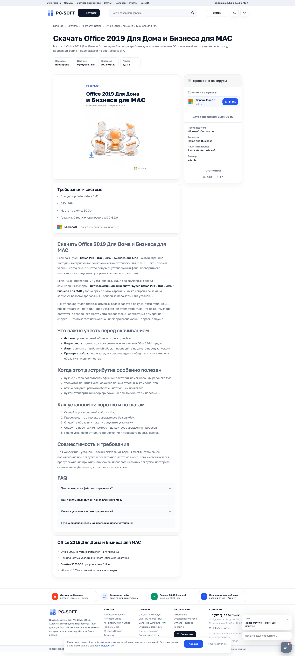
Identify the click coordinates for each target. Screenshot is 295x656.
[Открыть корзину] (244, 13)
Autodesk (109, 635)
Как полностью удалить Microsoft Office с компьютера (95, 557)
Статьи (108, 3)
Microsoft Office (92, 25)
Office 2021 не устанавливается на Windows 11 (90, 551)
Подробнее (107, 645)
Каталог (91, 12)
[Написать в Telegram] (235, 13)
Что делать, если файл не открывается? (87, 488)
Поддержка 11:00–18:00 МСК (230, 3)
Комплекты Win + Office (117, 622)
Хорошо (194, 643)
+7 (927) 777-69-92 (224, 615)
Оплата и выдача (183, 622)
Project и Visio (111, 626)
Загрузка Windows (152, 622)
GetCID (145, 3)
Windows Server (113, 631)
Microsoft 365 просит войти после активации (89, 570)
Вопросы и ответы (126, 3)
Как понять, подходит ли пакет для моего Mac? (91, 499)
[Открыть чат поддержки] (286, 647)
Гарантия (179, 626)
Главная (58, 25)
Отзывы (68, 3)
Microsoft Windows (114, 614)
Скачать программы (89, 3)
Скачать (72, 25)
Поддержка (187, 634)
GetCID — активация (150, 614)
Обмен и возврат (148, 631)
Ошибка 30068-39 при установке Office (85, 564)
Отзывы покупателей (186, 618)
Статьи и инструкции (150, 626)
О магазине (54, 3)
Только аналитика (217, 643)
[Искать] (192, 12)
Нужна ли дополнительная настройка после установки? (97, 522)
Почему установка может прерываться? (87, 511)
